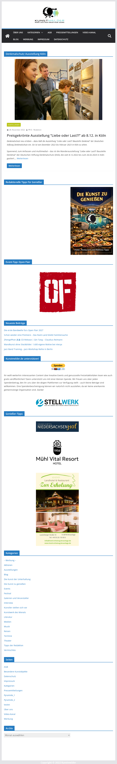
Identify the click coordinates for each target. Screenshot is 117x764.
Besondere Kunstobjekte (15, 671)
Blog (16, 39)
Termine (8, 636)
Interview (8, 602)
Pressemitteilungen (67, 32)
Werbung (28, 39)
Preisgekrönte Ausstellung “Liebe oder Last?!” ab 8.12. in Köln (56, 135)
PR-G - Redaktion (34, 130)
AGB (50, 32)
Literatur (8, 617)
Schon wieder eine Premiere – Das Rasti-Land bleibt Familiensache (36, 335)
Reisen (7, 631)
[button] (41, 32)
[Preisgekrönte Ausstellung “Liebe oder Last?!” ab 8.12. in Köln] (58, 89)
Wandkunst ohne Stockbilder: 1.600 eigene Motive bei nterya (33, 344)
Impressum (43, 39)
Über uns (18, 32)
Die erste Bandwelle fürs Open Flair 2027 (23, 330)
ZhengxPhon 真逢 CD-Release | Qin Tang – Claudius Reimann (33, 339)
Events (7, 588)
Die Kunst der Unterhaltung (17, 579)
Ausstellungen (14, 125)
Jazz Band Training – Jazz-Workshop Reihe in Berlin (28, 349)
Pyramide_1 (9, 695)
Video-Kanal (89, 32)
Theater (7, 640)
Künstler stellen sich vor (15, 607)
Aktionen (8, 565)
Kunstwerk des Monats (15, 612)
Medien (7, 621)
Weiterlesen (22, 158)
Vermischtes (10, 650)
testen (7, 704)
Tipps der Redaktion (13, 645)
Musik (7, 626)
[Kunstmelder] (7, 36)
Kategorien (34, 32)
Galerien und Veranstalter (16, 598)
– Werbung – (10, 560)
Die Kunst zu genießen (15, 584)
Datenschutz (61, 39)
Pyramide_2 (9, 700)
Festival (7, 593)
